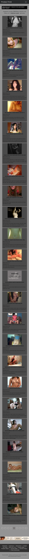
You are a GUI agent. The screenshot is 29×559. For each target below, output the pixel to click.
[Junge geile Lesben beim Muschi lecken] (15, 254)
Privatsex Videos (5, 548)
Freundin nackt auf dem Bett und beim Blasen (14, 451)
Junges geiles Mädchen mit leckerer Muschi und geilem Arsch (15, 515)
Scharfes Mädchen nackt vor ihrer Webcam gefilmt (14, 430)
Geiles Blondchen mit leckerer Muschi (14, 473)
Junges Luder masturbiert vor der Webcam (14, 197)
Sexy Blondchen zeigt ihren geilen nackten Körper (14, 176)
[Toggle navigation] (26, 2)
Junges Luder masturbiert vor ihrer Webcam (14, 70)
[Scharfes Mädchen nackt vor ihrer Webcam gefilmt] (15, 424)
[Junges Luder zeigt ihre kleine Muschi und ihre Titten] (15, 233)
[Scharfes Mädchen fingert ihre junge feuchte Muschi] (15, 318)
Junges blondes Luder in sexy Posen (15, 48)
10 (22, 528)
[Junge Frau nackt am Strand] (15, 382)
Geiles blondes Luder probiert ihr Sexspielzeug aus (14, 367)
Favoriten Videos (23, 548)
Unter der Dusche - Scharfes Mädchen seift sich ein (15, 112)
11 (26, 528)
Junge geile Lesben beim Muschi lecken (14, 261)
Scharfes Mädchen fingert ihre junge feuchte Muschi (15, 324)
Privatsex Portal (6, 2)
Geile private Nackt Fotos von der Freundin (14, 91)
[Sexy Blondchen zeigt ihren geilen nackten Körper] (15, 170)
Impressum (11, 545)
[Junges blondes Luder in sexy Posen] (15, 42)
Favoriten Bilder (14, 548)
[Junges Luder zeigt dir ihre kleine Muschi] (15, 403)
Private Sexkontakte (15, 550)
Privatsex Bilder (21, 547)
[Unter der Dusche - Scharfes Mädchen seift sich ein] (15, 106)
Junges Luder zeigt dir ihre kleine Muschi (15, 409)
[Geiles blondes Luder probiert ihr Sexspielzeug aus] (15, 360)
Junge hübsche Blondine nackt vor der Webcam (15, 345)
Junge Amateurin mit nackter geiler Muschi (14, 494)
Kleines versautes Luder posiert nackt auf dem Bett (14, 218)
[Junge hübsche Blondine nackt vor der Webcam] (15, 339)
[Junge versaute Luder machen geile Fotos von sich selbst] (15, 148)
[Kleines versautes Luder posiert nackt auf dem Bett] (15, 212)
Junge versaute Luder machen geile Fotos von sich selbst (15, 155)
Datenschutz (18, 545)
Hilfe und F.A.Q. (12, 547)
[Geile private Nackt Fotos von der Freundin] (15, 85)
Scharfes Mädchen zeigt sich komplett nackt (14, 133)
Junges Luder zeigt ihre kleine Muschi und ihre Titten (14, 239)
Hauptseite (4, 545)
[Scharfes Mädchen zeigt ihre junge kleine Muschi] (15, 276)
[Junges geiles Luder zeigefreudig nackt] (15, 297)
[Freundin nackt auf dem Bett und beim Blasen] (15, 445)
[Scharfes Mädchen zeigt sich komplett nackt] (15, 127)
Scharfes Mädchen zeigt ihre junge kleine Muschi (14, 282)
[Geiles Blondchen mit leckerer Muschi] (15, 466)
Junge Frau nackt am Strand (14, 388)
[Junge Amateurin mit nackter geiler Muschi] (15, 488)
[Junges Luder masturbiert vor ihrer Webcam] (15, 64)
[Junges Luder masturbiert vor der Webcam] (15, 191)
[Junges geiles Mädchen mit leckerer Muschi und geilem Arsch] (15, 509)
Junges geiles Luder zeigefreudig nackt (14, 303)
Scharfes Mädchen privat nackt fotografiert (14, 27)
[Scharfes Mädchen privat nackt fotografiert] (15, 21)
